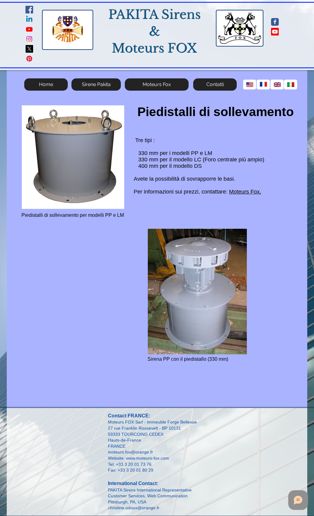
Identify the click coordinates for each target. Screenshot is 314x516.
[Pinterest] (29, 58)
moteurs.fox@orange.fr (130, 452)
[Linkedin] (29, 19)
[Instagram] (29, 39)
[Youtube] (29, 29)
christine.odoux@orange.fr (133, 507)
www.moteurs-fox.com (147, 458)
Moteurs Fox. (245, 192)
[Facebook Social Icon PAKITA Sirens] (29, 9)
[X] (29, 49)
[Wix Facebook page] (275, 22)
